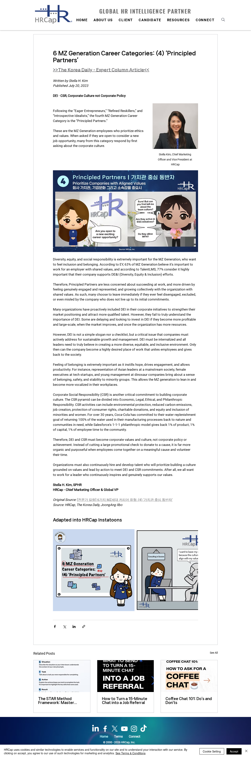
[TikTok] (143, 729)
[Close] (246, 751)
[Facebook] (105, 729)
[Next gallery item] (193, 570)
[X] (115, 729)
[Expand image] (94, 570)
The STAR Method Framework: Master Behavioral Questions (57, 701)
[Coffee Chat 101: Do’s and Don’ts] (189, 676)
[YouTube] (124, 729)
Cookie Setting (212, 751)
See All (214, 652)
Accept (234, 751)
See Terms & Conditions (130, 753)
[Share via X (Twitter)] (64, 626)
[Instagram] (134, 729)
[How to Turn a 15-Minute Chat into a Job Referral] (125, 676)
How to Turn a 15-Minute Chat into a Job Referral (124, 701)
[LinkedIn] (95, 729)
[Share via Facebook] (55, 626)
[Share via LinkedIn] (74, 626)
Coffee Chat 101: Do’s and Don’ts (189, 701)
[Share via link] (83, 626)
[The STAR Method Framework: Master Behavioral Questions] (62, 676)
